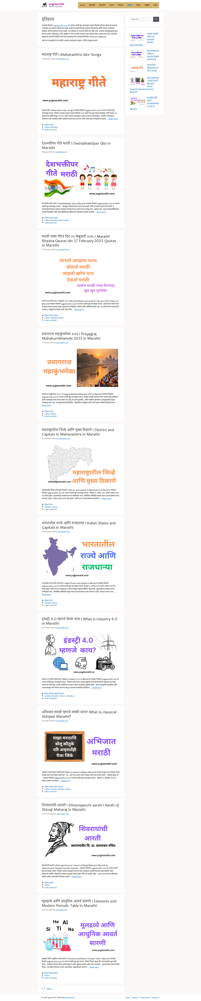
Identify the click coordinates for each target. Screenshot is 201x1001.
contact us (155, 997)
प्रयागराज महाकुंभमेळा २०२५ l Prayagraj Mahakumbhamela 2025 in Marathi (71, 336)
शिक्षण (138, 5)
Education (54, 127)
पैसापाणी (102, 5)
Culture (47, 127)
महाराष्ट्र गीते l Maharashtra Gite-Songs (71, 54)
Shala (66, 220)
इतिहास (129, 5)
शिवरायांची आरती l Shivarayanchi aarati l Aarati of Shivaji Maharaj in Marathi (80, 807)
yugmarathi (56, 4)
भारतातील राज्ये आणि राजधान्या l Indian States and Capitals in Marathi (78, 525)
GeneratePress (69, 997)
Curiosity (47, 696)
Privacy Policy (145, 997)
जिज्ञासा (120, 5)
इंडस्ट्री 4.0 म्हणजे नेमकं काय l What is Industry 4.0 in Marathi (79, 621)
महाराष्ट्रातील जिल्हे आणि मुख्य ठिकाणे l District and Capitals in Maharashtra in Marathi (78, 432)
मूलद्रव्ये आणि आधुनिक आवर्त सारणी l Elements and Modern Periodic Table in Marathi (79, 903)
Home (82, 5)
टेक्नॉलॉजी (92, 5)
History (61, 220)
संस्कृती (147, 5)
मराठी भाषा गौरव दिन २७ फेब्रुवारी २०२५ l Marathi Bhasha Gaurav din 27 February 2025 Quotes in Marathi (79, 241)
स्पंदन (155, 5)
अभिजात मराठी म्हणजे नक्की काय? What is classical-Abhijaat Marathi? (80, 714)
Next (50, 988)
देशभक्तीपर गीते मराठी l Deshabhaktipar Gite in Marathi (76, 146)
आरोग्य (111, 5)
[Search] (156, 19)
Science (47, 975)
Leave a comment (50, 129)
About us (135, 997)
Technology (70, 696)
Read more (113, 118)
